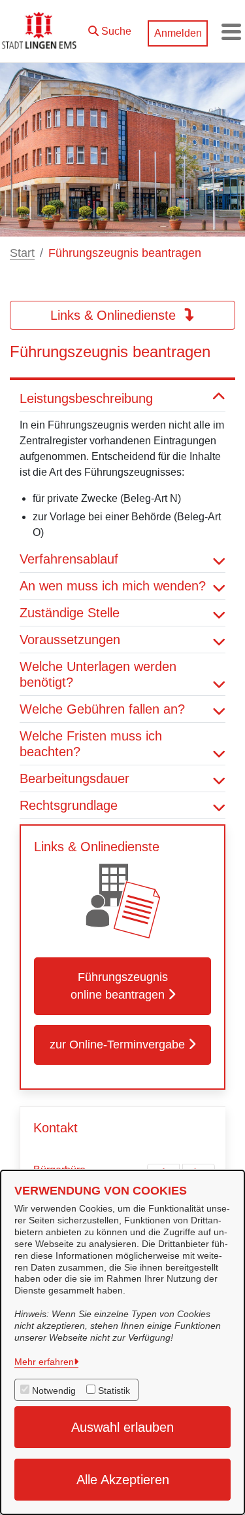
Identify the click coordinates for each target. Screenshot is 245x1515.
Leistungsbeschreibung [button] (86, 398)
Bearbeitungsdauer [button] (74, 778)
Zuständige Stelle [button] (70, 612)
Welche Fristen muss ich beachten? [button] (91, 744)
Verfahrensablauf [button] (69, 559)
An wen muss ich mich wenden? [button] (113, 586)
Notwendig (54, 1390)
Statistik (114, 1390)
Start (22, 252)
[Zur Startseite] (40, 31)
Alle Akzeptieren (122, 1479)
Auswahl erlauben (122, 1427)
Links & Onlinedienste (115, 315)
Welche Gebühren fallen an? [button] (102, 709)
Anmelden (178, 33)
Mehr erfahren (44, 1361)
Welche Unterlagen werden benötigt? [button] (98, 674)
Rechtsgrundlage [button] (69, 805)
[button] (110, 28)
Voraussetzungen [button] (70, 639)
